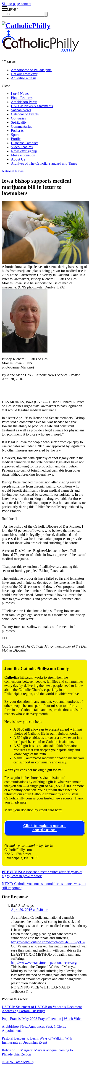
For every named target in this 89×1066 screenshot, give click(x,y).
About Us (18, 159)
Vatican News (21, 110)
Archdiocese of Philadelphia (31, 70)
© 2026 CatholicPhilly (18, 1062)
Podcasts (17, 130)
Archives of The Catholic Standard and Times (44, 163)
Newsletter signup (24, 151)
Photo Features (21, 98)
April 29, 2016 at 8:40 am (29, 910)
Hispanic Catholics (24, 143)
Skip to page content (16, 4)
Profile (16, 139)
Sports (15, 135)
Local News (20, 94)
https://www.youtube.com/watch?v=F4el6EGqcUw (48, 942)
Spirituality (19, 122)
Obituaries (18, 118)
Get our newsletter (24, 74)
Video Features (22, 147)
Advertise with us (23, 78)
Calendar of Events (25, 114)
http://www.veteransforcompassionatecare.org (44, 963)
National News (13, 171)
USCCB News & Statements (32, 106)
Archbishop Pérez (24, 102)
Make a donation (23, 155)
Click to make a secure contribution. (44, 828)
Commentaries (21, 126)
